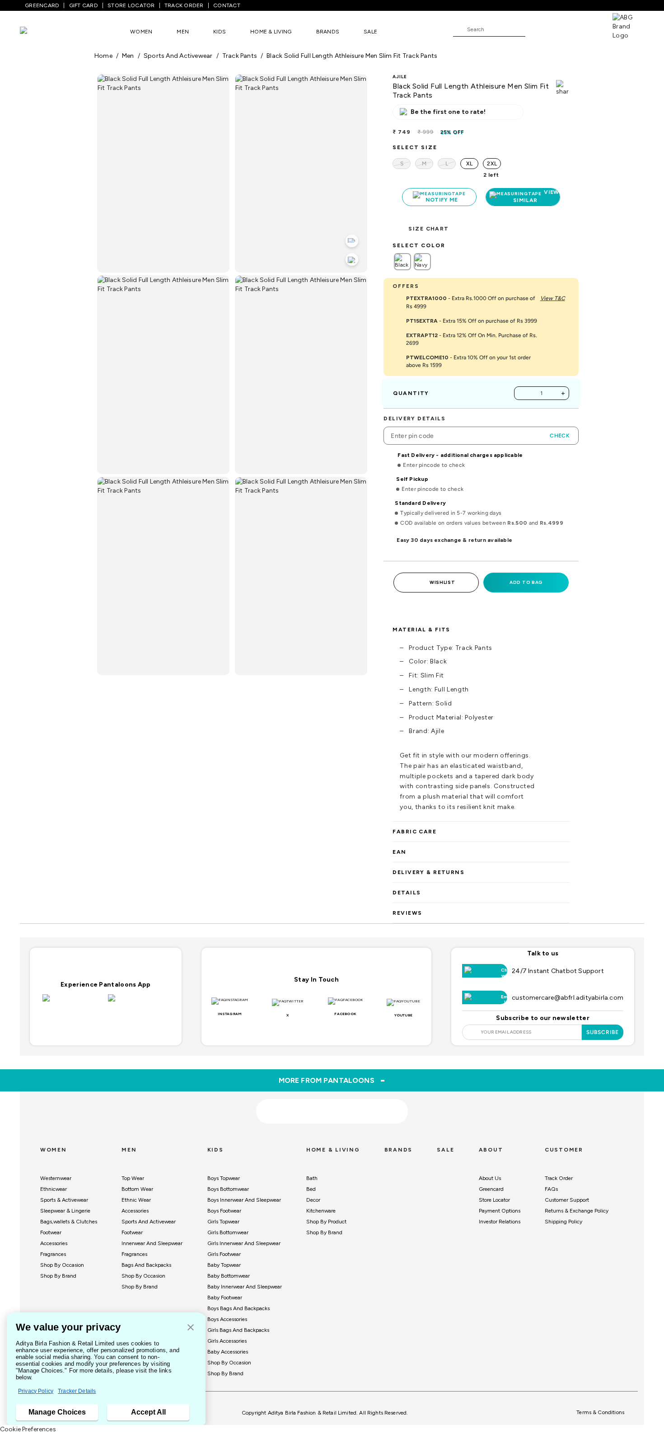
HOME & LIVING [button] (270, 31)
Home (103, 56)
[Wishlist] (537, 30)
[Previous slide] (94, 1032)
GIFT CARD (83, 5)
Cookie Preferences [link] (28, 1429)
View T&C (552, 298)
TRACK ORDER (184, 5)
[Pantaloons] (37, 31)
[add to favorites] (190, 1108)
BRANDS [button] (328, 31)
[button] (191, 1328)
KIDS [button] (219, 31)
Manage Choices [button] (57, 1412)
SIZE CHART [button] (428, 229)
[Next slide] (569, 1032)
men (128, 56)
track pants (239, 56)
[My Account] (562, 28)
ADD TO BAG (526, 582)
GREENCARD (42, 5)
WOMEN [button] (141, 31)
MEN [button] (183, 31)
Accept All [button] (148, 1412)
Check (560, 436)
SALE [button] (370, 31)
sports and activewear (178, 56)
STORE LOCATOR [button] (131, 5)
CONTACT (226, 5)
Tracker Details (77, 1391)
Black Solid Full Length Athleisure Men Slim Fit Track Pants (352, 56)
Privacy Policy (35, 1391)
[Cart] (586, 29)
